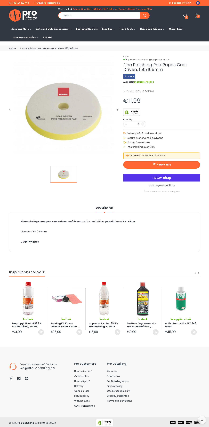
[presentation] (195, 272)
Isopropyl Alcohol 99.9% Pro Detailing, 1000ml (103, 325)
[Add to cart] (41, 332)
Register (176, 2)
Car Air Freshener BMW (140, 9)
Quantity (127, 119)
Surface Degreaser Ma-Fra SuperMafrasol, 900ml (142, 325)
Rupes (126, 56)
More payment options (162, 185)
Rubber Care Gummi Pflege (87, 9)
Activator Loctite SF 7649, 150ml (181, 325)
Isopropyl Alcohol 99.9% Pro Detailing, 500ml (26, 325)
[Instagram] (19, 379)
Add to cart (164, 164)
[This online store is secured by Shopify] (131, 112)
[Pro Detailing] (31, 15)
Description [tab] (104, 208)
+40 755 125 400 (20, 2)
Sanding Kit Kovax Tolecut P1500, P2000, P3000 (63, 325)
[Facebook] (11, 379)
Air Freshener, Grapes (115, 9)
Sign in (187, 2)
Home (12, 48)
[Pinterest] (27, 379)
